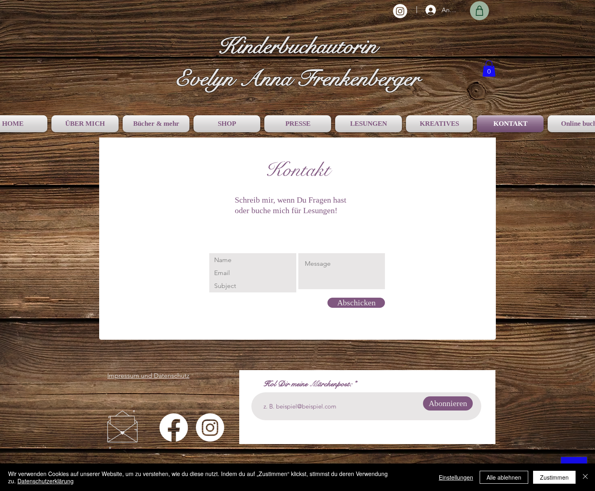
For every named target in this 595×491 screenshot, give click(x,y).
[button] (489, 68)
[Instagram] (400, 11)
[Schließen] (585, 477)
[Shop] (479, 10)
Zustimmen (554, 477)
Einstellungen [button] (456, 477)
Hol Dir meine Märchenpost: (308, 384)
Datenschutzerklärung (45, 481)
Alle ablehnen (504, 477)
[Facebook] (173, 427)
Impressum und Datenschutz (148, 375)
